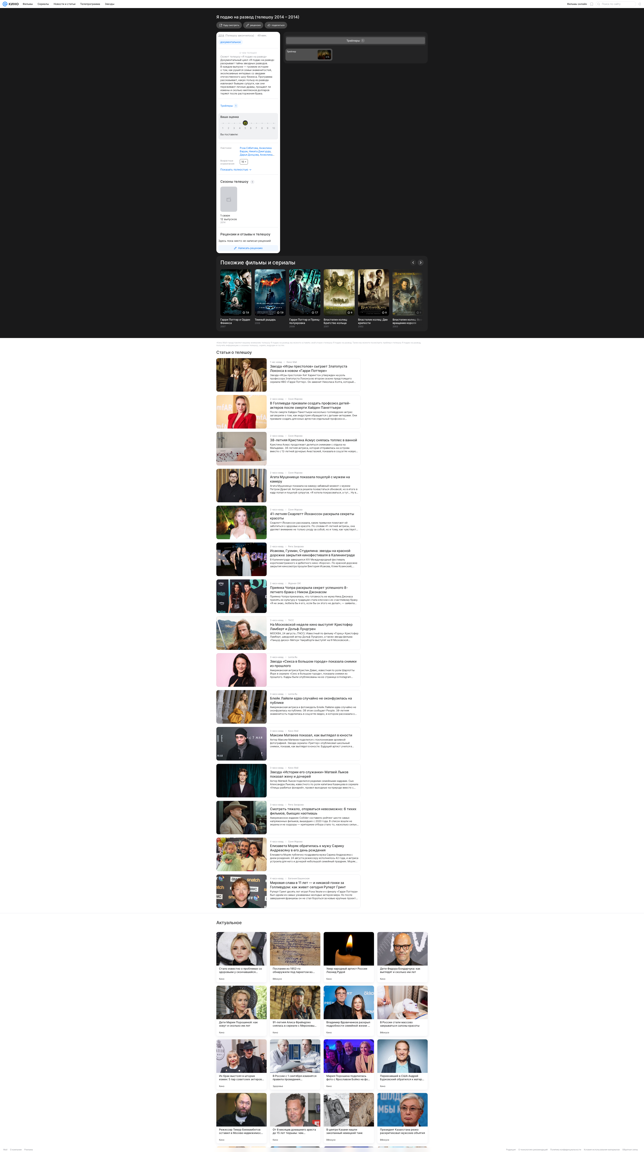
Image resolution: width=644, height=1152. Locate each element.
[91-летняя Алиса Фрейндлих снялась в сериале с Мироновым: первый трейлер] (295, 1011)
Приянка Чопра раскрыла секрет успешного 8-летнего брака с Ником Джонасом (309, 590)
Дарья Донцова (249, 154)
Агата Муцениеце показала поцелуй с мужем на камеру (310, 479)
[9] (268, 128)
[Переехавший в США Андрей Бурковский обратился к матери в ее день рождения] (402, 1064)
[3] (234, 128)
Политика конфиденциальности (565, 1149)
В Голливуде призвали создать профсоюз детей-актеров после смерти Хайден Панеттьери (310, 405)
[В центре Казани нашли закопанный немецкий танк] (349, 1118)
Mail (5, 1149)
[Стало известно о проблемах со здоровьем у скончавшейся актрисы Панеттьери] (241, 957)
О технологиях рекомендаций (533, 1149)
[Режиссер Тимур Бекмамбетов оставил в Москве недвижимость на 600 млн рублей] (241, 1118)
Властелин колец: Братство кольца (335, 321)
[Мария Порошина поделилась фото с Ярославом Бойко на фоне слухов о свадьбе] (349, 1064)
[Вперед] (421, 263)
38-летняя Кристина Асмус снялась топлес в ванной (313, 440)
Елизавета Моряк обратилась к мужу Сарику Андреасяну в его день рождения (307, 848)
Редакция (511, 1149)
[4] (240, 128)
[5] (246, 128)
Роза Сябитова (249, 148)
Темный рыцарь (265, 319)
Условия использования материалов (602, 1149)
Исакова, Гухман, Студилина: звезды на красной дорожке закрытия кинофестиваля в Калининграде (312, 553)
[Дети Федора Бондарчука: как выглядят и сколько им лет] (402, 957)
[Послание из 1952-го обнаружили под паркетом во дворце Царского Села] (295, 957)
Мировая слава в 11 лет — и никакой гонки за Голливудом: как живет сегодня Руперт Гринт (308, 885)
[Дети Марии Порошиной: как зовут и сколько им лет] (241, 1011)
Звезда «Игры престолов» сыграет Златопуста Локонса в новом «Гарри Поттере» (308, 368)
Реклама (28, 1149)
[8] (262, 128)
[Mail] (5, 4)
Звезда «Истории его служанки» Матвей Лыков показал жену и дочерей (309, 774)
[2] (229, 128)
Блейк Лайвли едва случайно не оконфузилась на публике (311, 700)
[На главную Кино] (13, 4)
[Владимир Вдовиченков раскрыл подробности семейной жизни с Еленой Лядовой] (349, 1011)
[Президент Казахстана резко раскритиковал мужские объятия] (402, 1118)
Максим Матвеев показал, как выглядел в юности (311, 735)
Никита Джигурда (260, 151)
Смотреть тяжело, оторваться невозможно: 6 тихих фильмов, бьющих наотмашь (313, 811)
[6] (251, 128)
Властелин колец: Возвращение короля (408, 321)
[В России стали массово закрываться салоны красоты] (402, 1011)
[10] (273, 128)
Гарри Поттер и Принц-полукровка (304, 321)
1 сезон (225, 215)
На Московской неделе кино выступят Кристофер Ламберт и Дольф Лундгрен (311, 627)
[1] (223, 128)
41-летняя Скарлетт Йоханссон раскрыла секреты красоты (312, 516)
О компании (16, 1149)
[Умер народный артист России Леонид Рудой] (349, 957)
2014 (221, 35)
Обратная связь (630, 1149)
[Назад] (413, 263)
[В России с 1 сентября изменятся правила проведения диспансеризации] (295, 1064)
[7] (257, 128)
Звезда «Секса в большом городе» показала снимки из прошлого (313, 663)
